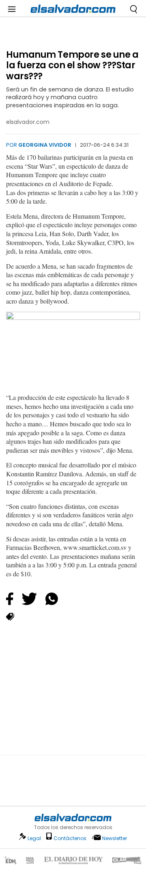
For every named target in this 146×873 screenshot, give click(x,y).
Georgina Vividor (44, 145)
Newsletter (114, 838)
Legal (34, 838)
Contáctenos (70, 838)
